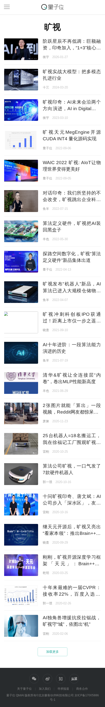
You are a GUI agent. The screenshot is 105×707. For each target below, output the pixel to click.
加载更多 (52, 652)
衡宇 (46, 57)
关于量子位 (24, 688)
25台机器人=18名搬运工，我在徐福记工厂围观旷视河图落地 (72, 442)
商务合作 (82, 688)
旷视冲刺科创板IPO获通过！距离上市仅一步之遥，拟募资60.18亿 (72, 321)
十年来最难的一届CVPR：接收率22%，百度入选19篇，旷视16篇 (72, 594)
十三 (46, 87)
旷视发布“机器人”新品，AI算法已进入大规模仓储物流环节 (72, 290)
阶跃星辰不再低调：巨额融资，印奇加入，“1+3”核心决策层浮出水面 (72, 48)
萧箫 (46, 421)
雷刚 (46, 451)
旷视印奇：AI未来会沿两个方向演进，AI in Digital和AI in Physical (72, 108)
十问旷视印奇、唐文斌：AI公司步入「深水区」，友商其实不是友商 (72, 503)
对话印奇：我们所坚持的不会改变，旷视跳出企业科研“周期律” (72, 199)
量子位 (47, 148)
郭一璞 (47, 482)
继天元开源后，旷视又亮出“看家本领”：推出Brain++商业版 (72, 533)
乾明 (46, 573)
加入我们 (45, 688)
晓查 (46, 330)
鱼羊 (46, 209)
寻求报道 (63, 688)
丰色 (46, 239)
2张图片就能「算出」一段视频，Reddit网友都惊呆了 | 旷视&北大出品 (72, 412)
